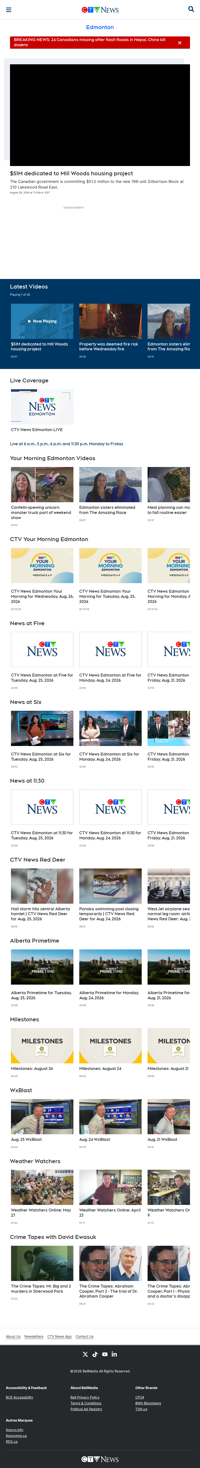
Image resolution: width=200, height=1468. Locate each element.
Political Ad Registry (86, 1409)
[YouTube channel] (105, 1354)
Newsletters (33, 1336)
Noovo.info (14, 1430)
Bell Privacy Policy (85, 1397)
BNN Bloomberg (148, 1403)
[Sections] (9, 10)
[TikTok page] (95, 1354)
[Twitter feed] (85, 1354)
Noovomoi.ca (16, 1436)
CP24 (139, 1397)
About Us (13, 1336)
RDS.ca (12, 1441)
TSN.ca (141, 1409)
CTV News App (59, 1336)
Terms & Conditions (85, 1403)
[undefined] (42, 331)
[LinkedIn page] (115, 1354)
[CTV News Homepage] (100, 10)
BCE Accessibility (19, 1397)
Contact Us (84, 1336)
